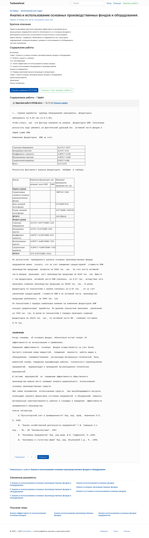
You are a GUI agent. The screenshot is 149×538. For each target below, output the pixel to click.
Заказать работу (130, 3)
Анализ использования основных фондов (95, 483)
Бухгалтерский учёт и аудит (31, 11)
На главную (14, 11)
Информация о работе (58, 469)
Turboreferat (26, 531)
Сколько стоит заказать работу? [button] (56, 90)
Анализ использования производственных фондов (73, 514)
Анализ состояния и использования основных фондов (101, 491)
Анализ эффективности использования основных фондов (28, 514)
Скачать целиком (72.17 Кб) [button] (24, 90)
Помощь (117, 3)
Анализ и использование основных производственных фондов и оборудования (40, 484)
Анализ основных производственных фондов (97, 487)
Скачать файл (60, 103)
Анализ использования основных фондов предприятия (117, 514)
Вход (109, 3)
